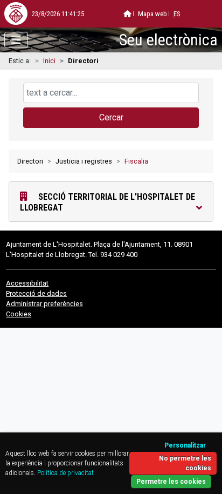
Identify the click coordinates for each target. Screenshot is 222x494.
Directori (30, 161)
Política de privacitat (65, 473)
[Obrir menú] (16, 40)
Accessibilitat (27, 283)
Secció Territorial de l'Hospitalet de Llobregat (107, 202)
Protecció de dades (36, 293)
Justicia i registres (84, 161)
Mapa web (152, 14)
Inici (49, 61)
